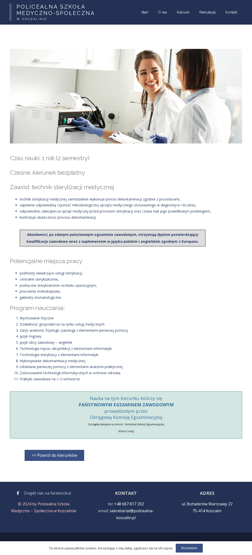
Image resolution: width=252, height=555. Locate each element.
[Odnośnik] (18, 493)
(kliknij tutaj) (126, 431)
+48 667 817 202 (129, 504)
